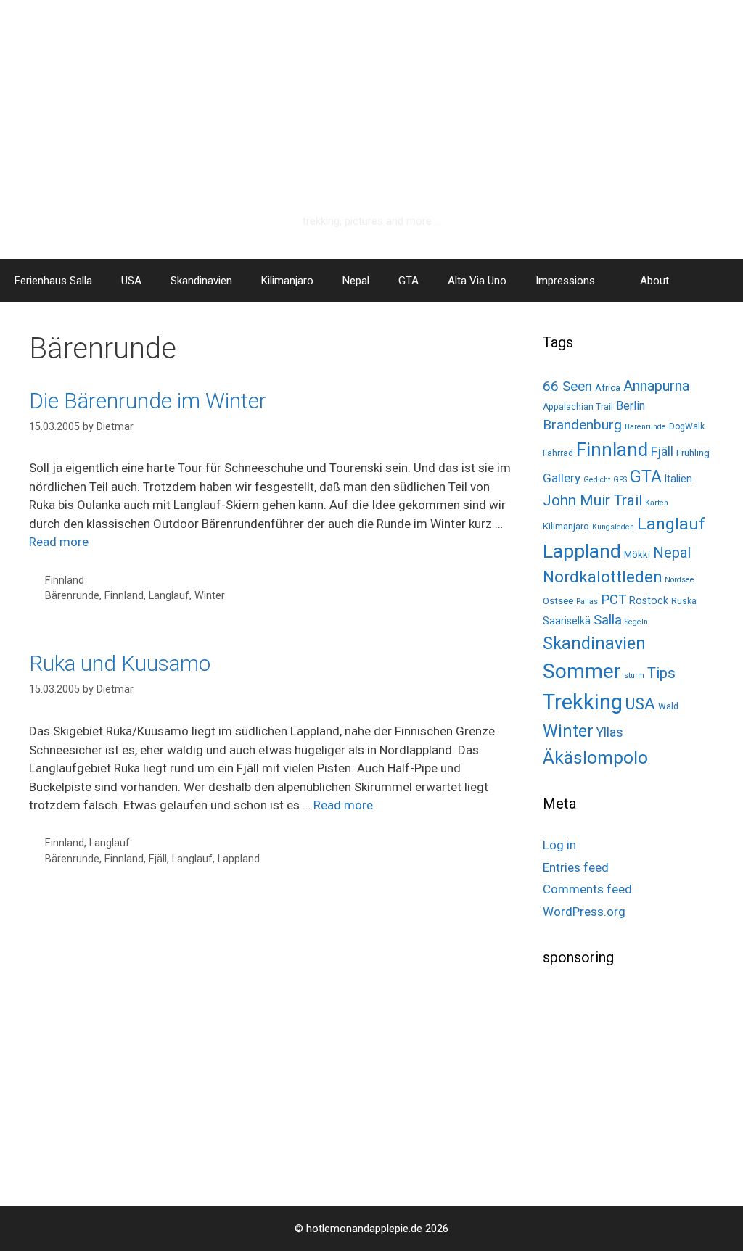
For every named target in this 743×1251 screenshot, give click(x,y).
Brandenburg (582, 424)
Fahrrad (558, 453)
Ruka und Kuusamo (119, 663)
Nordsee (679, 580)
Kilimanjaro (287, 280)
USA (131, 280)
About (654, 280)
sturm (634, 675)
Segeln (636, 622)
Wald (668, 706)
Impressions (565, 280)
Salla (608, 619)
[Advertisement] (643, 1080)
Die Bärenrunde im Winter (147, 400)
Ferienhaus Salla (53, 280)
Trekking (583, 702)
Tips (661, 673)
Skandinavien (201, 280)
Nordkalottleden (602, 577)
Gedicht (596, 479)
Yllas (609, 732)
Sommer (582, 671)
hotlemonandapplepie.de (372, 193)
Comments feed (587, 889)
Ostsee (558, 600)
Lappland (239, 859)
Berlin (630, 406)
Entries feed (576, 867)
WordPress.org (584, 911)
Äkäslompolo (595, 757)
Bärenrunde (72, 596)
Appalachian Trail (578, 407)
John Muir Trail (592, 500)
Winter (209, 596)
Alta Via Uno (477, 280)
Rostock (648, 600)
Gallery (561, 478)
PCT (613, 600)
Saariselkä (567, 621)
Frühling (693, 452)
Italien (678, 478)
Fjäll (158, 859)
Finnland (64, 580)
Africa (607, 387)
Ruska (684, 601)
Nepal (355, 280)
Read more (59, 541)
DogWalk (687, 426)
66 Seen (567, 387)
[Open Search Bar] (721, 280)
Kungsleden (613, 527)
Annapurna (656, 386)
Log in (559, 845)
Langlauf (169, 596)
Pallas (587, 601)
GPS (620, 479)
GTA (408, 280)
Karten (656, 503)
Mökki (637, 554)
